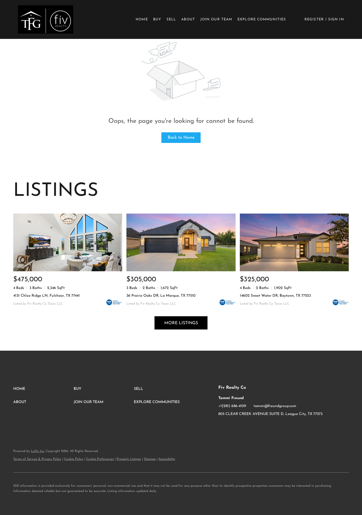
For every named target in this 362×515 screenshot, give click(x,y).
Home (142, 19)
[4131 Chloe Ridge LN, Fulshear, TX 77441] (67, 242)
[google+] (244, 426)
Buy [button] (157, 19)
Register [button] (314, 19)
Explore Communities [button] (261, 19)
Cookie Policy (73, 459)
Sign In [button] (336, 19)
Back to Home (181, 137)
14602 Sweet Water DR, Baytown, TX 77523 (275, 296)
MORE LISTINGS (181, 323)
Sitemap (150, 459)
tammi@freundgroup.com (275, 406)
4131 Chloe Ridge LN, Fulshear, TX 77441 (46, 296)
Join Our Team (216, 19)
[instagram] (233, 426)
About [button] (188, 19)
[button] (45, 19)
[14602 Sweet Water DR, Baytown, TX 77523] (294, 242)
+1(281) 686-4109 (232, 406)
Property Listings (129, 459)
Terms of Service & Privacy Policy (37, 459)
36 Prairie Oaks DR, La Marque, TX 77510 (161, 296)
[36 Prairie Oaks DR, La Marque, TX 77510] (180, 242)
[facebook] (222, 426)
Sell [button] (171, 19)
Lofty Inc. (38, 451)
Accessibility (166, 459)
